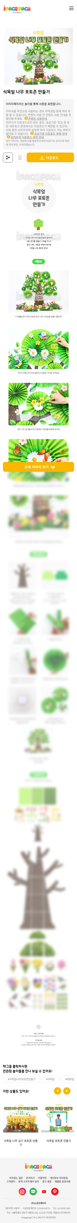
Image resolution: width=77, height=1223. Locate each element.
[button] (57, 1091)
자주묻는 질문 (16, 1178)
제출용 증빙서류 (62, 1181)
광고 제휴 (47, 1181)
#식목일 (50, 1079)
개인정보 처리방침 (59, 1178)
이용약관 (42, 1178)
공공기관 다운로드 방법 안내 (50, 134)
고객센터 (11, 1181)
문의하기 (30, 1178)
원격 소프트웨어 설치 (28, 1181)
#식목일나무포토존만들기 (21, 1079)
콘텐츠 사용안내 (37, 119)
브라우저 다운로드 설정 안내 (27, 137)
